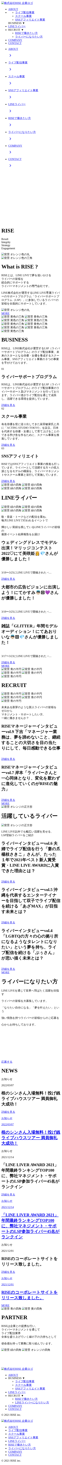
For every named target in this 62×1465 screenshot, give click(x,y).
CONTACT (15, 43)
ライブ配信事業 (24, 12)
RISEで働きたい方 (26, 33)
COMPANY (15, 40)
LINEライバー (17, 26)
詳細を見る (8, 405)
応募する (6, 1061)
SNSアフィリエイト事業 (30, 19)
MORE (5, 313)
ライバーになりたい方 (29, 36)
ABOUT (13, 9)
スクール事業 (23, 16)
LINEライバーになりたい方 (32, 1402)
